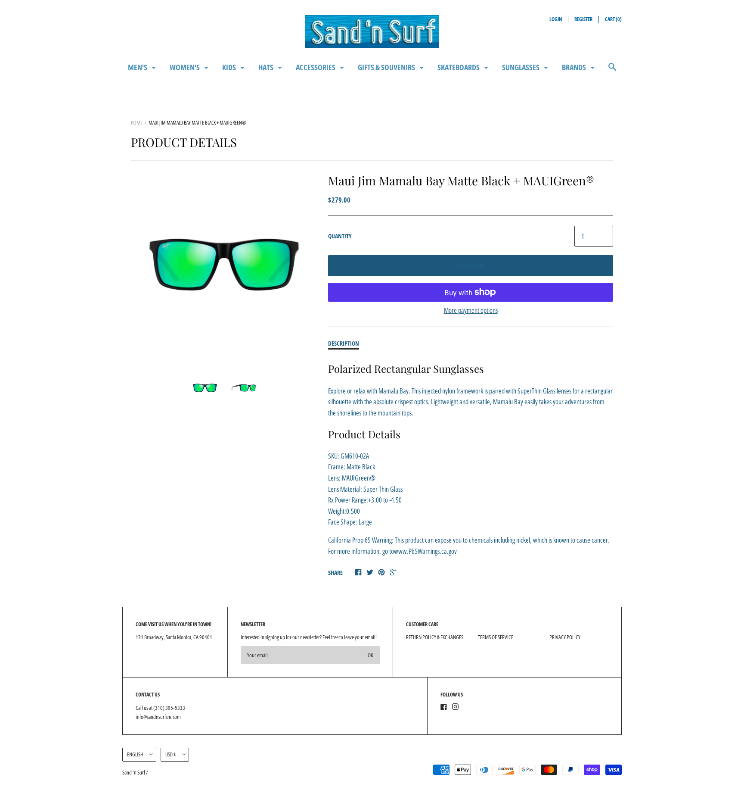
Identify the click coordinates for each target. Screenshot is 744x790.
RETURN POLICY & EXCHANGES (434, 637)
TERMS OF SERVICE (495, 637)
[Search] (612, 70)
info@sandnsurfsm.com (158, 717)
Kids (229, 67)
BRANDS (574, 67)
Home (137, 122)
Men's (138, 67)
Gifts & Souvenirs (387, 67)
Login (555, 19)
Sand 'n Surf (134, 772)
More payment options (471, 310)
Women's (185, 67)
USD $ (170, 754)
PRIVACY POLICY (564, 637)
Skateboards (459, 67)
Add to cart (471, 266)
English (135, 754)
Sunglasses (521, 67)
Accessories (316, 67)
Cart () (613, 19)
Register (583, 19)
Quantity (340, 236)
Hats (266, 67)
